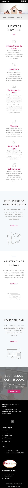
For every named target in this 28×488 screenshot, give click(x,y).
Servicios (11, 17)
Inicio (4, 17)
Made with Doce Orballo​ (14, 486)
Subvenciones (14, 169)
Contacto (20, 17)
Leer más (14, 225)
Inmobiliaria (14, 69)
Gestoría (14, 126)
